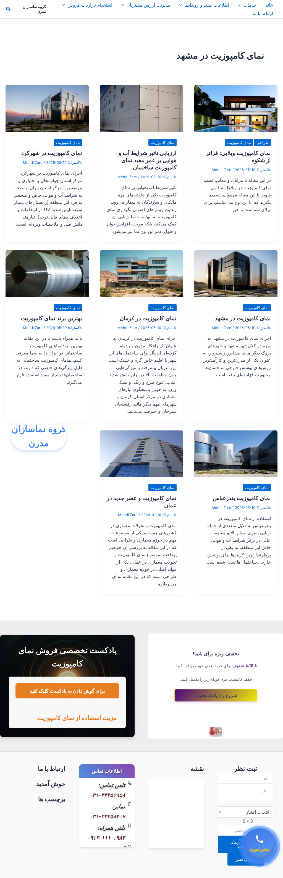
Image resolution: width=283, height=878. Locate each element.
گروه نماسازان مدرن (34, 9)
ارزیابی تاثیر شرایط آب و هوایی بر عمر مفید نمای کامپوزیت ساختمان (148, 160)
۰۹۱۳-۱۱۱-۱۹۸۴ (106, 837)
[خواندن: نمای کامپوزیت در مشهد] (235, 273)
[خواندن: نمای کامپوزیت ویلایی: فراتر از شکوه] (235, 108)
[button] (8, 9)
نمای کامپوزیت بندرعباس (242, 498)
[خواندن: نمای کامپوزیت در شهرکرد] (47, 108)
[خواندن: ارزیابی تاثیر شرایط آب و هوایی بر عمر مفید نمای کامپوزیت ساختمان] (141, 108)
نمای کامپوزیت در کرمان (148, 318)
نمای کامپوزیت (239, 142)
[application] (240, 5)
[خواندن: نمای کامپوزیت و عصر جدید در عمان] (141, 453)
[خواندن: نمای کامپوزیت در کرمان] (141, 273)
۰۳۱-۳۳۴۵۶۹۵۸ (107, 795)
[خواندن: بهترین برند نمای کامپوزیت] (47, 273)
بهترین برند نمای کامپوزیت (51, 318)
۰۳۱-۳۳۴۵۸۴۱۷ (107, 816)
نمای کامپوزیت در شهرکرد (51, 153)
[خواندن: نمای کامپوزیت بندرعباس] (235, 453)
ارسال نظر (246, 859)
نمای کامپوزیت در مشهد (243, 318)
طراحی (262, 142)
